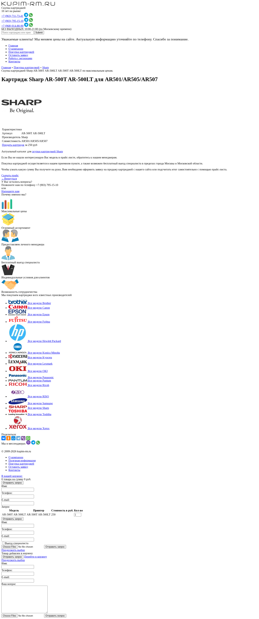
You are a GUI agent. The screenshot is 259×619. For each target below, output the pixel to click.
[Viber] (23, 438)
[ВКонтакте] (3, 438)
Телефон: (6, 492)
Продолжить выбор (13, 550)
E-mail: (5, 499)
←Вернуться (9, 178)
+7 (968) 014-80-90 (12, 25)
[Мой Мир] (13, 438)
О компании (15, 48)
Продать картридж (13, 144)
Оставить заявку (18, 55)
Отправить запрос (12, 482)
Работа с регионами (20, 58)
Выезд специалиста (16, 543)
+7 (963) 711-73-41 (12, 15)
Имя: (4, 486)
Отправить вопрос (55, 615)
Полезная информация (22, 460)
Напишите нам (10, 191)
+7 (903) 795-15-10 (12, 20)
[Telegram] (18, 438)
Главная (13, 45)
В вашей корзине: (12, 476)
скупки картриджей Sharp (47, 151)
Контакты (14, 61)
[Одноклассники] (8, 438)
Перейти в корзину (35, 556)
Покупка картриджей (21, 51)
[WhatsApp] (28, 438)
